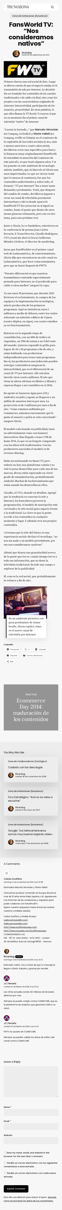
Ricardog (27, 52)
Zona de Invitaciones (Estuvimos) (29, 15)
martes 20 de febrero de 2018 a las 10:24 (21, 1026)
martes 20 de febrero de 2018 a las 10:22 (21, 986)
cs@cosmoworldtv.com (16, 920)
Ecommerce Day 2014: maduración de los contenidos (31, 707)
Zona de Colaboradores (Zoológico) (27, 761)
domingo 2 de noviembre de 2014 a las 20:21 (23, 959)
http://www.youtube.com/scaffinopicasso (25, 930)
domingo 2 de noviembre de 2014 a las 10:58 (23, 882)
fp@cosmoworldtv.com (16, 923)
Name (8, 1107)
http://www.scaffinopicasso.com (20, 927)
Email (7, 1121)
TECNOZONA (18, 7)
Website (8, 1135)
